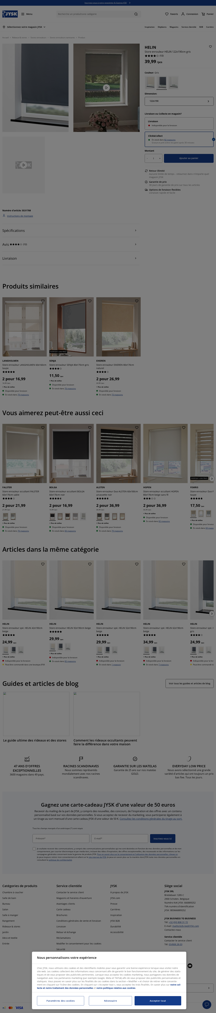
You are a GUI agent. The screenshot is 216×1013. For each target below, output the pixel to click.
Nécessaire (110, 1000)
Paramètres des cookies (60, 1000)
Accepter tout (158, 1000)
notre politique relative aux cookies (115, 987)
